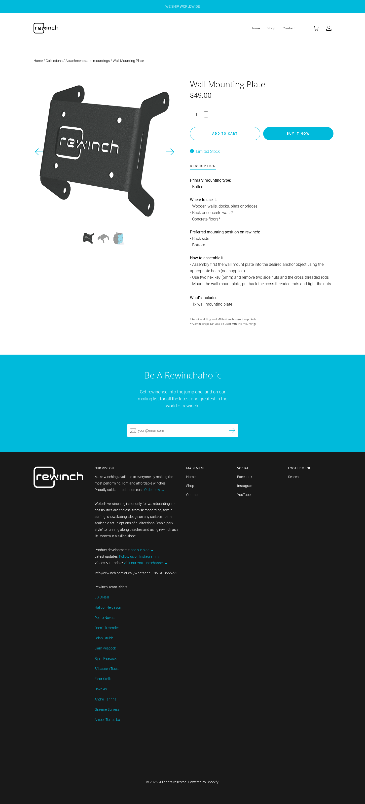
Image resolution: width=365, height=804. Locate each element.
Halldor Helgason (108, 607)
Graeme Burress (107, 709)
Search (293, 477)
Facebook (244, 477)
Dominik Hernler (107, 628)
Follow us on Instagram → (139, 556)
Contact (289, 28)
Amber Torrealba (107, 720)
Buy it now (298, 133)
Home (255, 28)
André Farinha (105, 699)
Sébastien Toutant (109, 669)
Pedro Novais (105, 618)
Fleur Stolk (103, 679)
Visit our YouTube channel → (145, 563)
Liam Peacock (105, 648)
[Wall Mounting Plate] (88, 238)
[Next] (170, 151)
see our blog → (142, 550)
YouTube (244, 495)
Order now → (154, 490)
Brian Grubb (104, 638)
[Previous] (39, 151)
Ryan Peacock (105, 658)
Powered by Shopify (203, 782)
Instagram (245, 486)
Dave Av (101, 689)
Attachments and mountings (88, 61)
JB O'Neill (102, 597)
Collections (54, 61)
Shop (271, 28)
